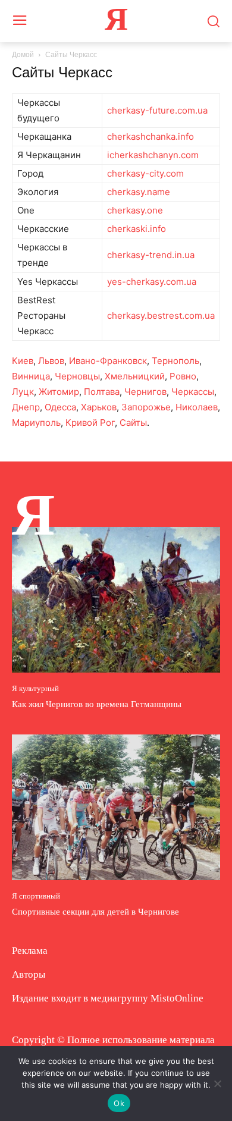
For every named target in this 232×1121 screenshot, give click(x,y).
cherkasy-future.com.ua (157, 110)
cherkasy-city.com (145, 173)
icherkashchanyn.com (153, 155)
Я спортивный (36, 896)
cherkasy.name (138, 191)
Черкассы (192, 391)
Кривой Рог (90, 422)
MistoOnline (177, 998)
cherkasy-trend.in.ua (151, 254)
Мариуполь (36, 422)
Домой (23, 55)
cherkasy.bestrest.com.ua (161, 315)
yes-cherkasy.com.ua (151, 281)
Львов (51, 360)
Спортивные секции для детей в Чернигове (95, 911)
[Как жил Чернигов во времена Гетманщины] (116, 600)
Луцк (23, 391)
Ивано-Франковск (108, 360)
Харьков (99, 407)
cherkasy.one (135, 210)
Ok (119, 1103)
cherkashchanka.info (150, 136)
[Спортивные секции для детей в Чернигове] (116, 807)
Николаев (196, 407)
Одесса (60, 407)
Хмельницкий (135, 376)
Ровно (183, 376)
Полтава (102, 391)
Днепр (26, 407)
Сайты (133, 422)
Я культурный (35, 688)
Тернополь (175, 360)
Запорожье (146, 407)
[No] (217, 1083)
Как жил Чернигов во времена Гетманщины (96, 704)
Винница (31, 376)
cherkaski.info (136, 228)
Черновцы (77, 376)
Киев (22, 360)
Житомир (59, 391)
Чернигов (145, 391)
